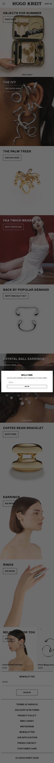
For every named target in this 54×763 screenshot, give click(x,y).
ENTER (27, 386)
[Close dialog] (51, 372)
